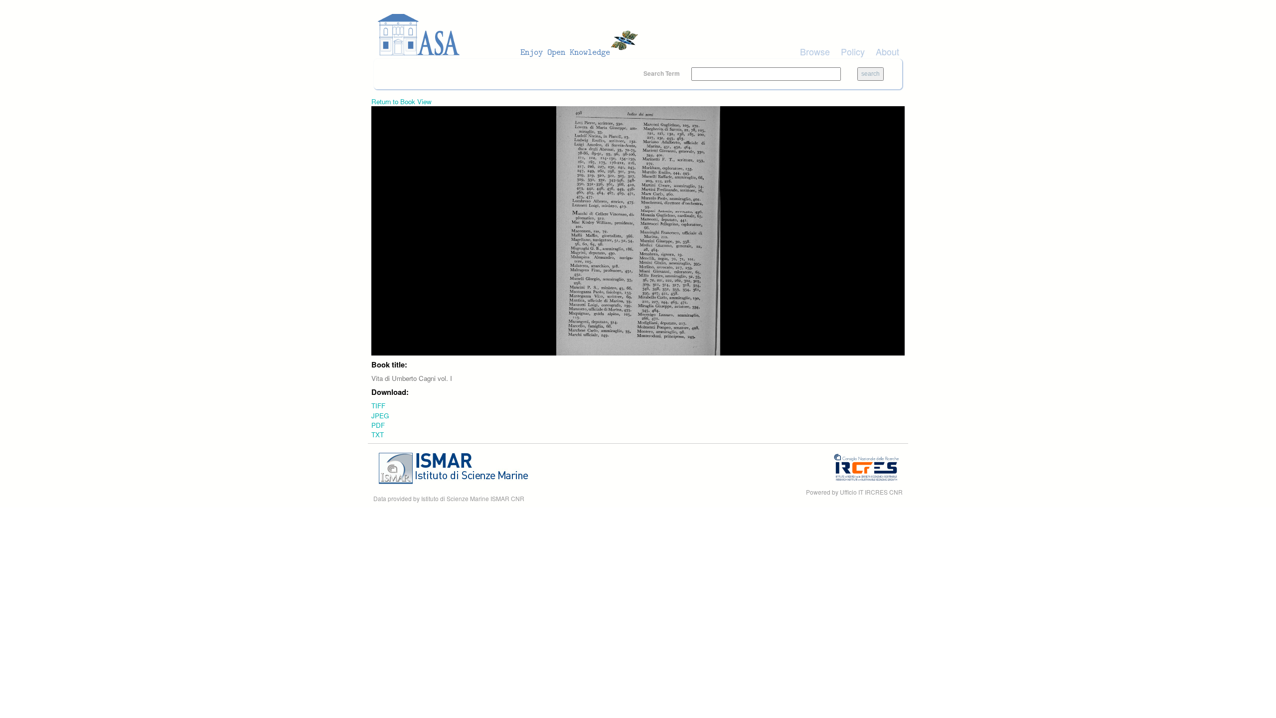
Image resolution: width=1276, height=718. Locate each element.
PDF (378, 425)
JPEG (380, 415)
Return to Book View (401, 101)
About (887, 51)
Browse (815, 51)
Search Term (662, 73)
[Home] (511, 35)
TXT (377, 434)
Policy (853, 51)
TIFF (378, 405)
